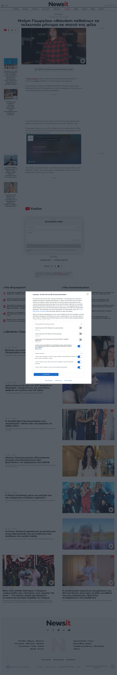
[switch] (80, 328)
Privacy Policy (68, 380)
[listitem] (58, 324)
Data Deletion (49, 380)
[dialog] (58, 337)
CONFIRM (46, 374)
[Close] (88, 294)
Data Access (58, 380)
